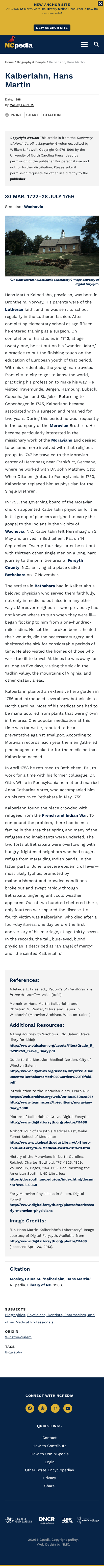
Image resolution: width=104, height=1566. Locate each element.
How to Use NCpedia (50, 1454)
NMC (65, 1544)
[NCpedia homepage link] (19, 42)
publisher (17, 179)
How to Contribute (50, 1446)
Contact (49, 1437)
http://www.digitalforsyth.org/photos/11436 (48, 1241)
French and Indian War (64, 815)
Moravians (61, 440)
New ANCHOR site (52, 28)
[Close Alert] (100, 3)
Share (32, 115)
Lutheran (14, 309)
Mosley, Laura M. (22, 105)
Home (9, 62)
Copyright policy (64, 1540)
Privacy (49, 1478)
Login (50, 1462)
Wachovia (33, 206)
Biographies (15, 1315)
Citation (52, 115)
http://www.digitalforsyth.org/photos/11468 (48, 1122)
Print (16, 115)
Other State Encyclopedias (49, 1470)
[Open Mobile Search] (95, 44)
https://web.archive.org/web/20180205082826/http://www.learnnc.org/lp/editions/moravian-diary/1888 (51, 1102)
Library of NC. (39, 1285)
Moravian (59, 425)
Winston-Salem (18, 1337)
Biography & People (31, 62)
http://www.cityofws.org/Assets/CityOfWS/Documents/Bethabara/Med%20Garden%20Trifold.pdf (51, 1076)
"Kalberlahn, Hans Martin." (66, 1279)
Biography (13, 1352)
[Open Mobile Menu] (84, 44)
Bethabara (15, 574)
